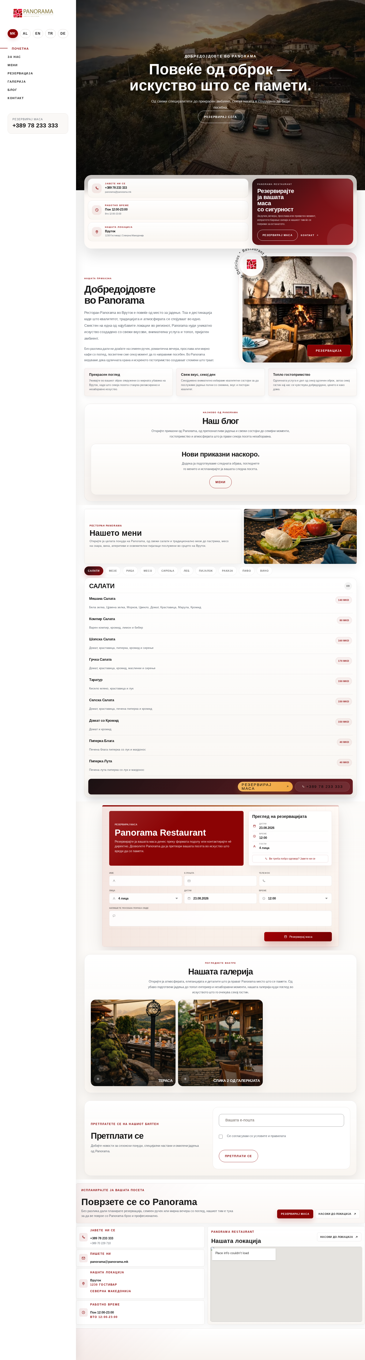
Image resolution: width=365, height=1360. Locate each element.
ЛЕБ (187, 570)
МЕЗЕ (113, 570)
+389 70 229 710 (100, 1243)
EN (38, 33)
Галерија (17, 81)
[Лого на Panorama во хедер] (34, 13)
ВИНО (264, 570)
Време (263, 890)
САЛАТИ (94, 570)
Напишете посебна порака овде (129, 908)
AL (25, 33)
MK (13, 33)
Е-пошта (189, 873)
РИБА (130, 570)
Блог (12, 90)
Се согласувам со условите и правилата (256, 1136)
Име (111, 873)
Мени (13, 65)
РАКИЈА (227, 570)
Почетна (20, 48)
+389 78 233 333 (35, 125)
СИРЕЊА (167, 570)
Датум (187, 890)
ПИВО (246, 570)
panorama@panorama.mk (109, 1261)
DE (63, 33)
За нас (14, 57)
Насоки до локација (335, 1213)
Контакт (16, 98)
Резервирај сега (220, 125)
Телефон (264, 873)
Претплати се (238, 1156)
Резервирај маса (278, 235)
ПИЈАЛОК (206, 570)
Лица (112, 890)
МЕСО (148, 570)
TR (50, 33)
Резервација (20, 73)
